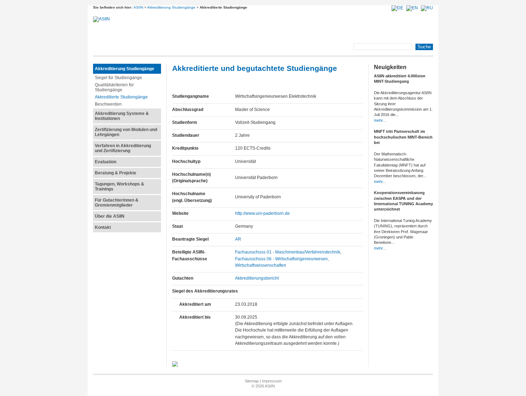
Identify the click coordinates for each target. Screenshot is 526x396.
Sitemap (252, 381)
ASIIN (138, 7)
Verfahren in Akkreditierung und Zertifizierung (123, 148)
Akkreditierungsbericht (257, 278)
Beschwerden (108, 104)
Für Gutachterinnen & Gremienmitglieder (116, 203)
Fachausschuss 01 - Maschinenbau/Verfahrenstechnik (287, 252)
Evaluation (105, 161)
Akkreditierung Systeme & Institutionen (122, 116)
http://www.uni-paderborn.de (262, 213)
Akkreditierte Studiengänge (121, 97)
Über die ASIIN (110, 216)
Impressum (272, 381)
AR (238, 239)
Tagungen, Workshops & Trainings (119, 187)
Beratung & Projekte (115, 172)
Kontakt (103, 227)
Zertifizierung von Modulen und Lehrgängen (126, 132)
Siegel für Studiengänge (118, 77)
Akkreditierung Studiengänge (171, 7)
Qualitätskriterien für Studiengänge (114, 87)
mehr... (380, 120)
